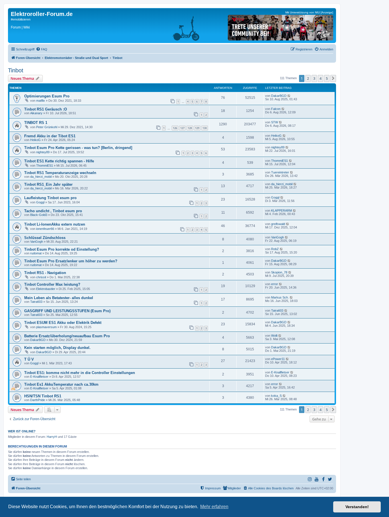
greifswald (278, 224)
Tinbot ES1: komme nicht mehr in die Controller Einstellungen (79, 373)
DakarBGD (278, 95)
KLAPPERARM (281, 210)
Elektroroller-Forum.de (42, 14)
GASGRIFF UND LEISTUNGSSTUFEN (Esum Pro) (67, 311)
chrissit (41, 277)
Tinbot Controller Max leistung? (52, 284)
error (274, 284)
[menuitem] (41, 49)
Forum (16, 27)
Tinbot (15, 70)
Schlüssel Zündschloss (44, 238)
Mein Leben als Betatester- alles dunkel (58, 298)
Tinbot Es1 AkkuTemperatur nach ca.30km (61, 384)
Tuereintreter (280, 172)
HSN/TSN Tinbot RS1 (42, 396)
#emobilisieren (20, 19)
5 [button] (327, 78)
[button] (333, 78)
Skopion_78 (279, 272)
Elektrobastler (45, 289)
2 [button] (308, 78)
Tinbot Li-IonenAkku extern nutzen (54, 224)
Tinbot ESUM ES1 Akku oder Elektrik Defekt (62, 322)
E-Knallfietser (39, 376)
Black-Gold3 (38, 214)
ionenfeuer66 (45, 228)
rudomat (36, 253)
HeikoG (35, 140)
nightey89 (43, 152)
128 (190, 128)
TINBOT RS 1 (35, 122)
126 (175, 128)
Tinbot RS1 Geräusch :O (45, 109)
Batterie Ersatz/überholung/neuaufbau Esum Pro (67, 336)
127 (182, 128)
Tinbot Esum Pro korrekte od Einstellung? (61, 249)
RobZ (275, 249)
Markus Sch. (280, 297)
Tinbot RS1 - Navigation (45, 273)
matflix (40, 100)
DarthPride (37, 400)
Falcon (276, 109)
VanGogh (36, 241)
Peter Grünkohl (46, 127)
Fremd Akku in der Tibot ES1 (49, 136)
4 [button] (321, 78)
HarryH (52, 436)
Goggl (40, 202)
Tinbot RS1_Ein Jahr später (48, 184)
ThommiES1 (44, 165)
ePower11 (278, 359)
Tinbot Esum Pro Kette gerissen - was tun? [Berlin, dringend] (78, 148)
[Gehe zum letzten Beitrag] (289, 95)
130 (204, 128)
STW (274, 122)
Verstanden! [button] (357, 506)
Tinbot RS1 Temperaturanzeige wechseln (60, 173)
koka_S (276, 395)
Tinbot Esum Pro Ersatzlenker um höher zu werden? (70, 261)
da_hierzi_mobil (41, 176)
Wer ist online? (22, 431)
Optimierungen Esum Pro (46, 96)
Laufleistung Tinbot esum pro (50, 198)
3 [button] (314, 78)
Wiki (26, 27)
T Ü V (29, 359)
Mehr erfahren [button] (214, 506)
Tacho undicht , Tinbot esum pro (53, 211)
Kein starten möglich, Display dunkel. (57, 348)
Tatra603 (36, 301)
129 (197, 128)
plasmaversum (46, 327)
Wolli (274, 335)
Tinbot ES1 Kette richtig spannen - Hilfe (59, 161)
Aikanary (36, 113)
